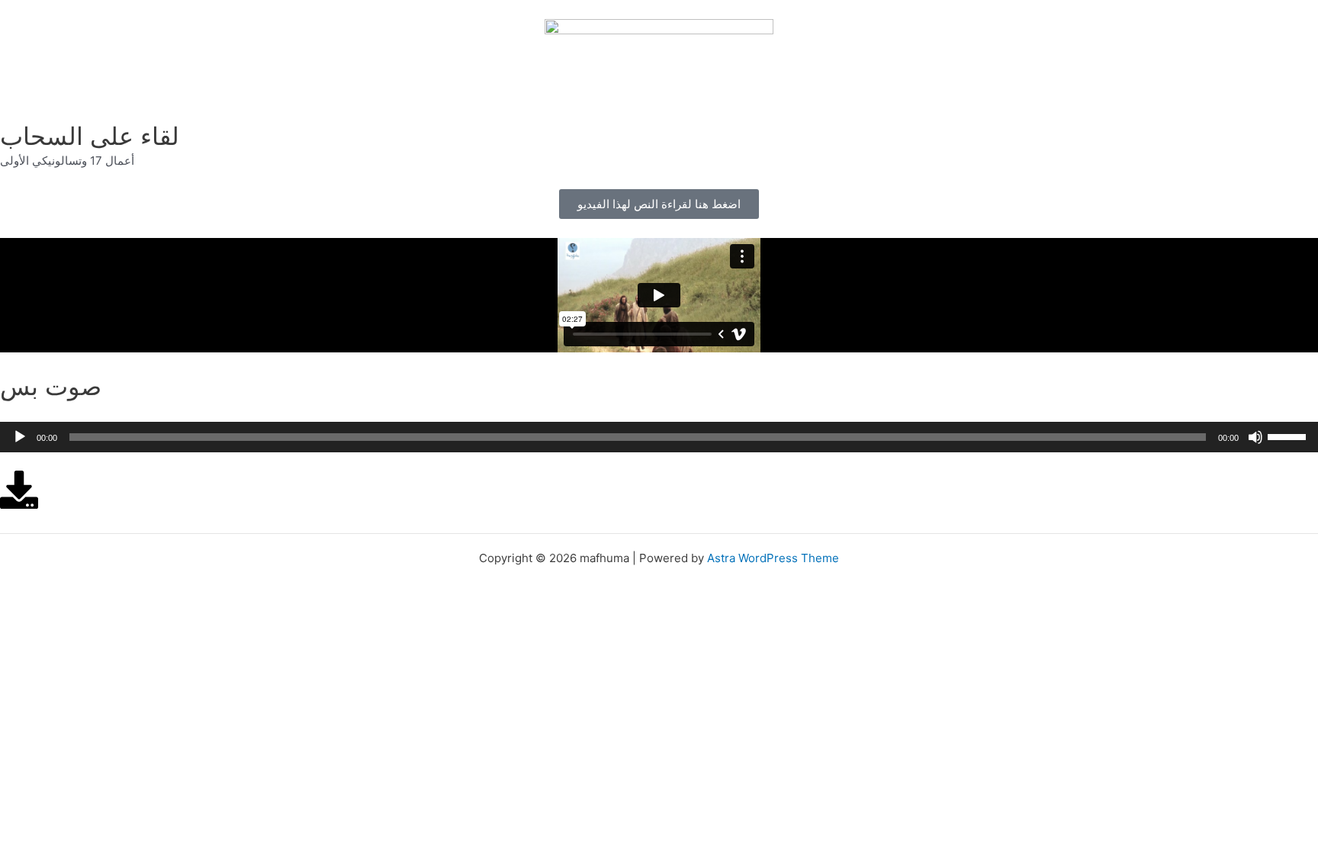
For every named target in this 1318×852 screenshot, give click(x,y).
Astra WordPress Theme (773, 558)
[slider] (1289, 435)
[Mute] (1255, 437)
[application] (659, 437)
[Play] (19, 437)
